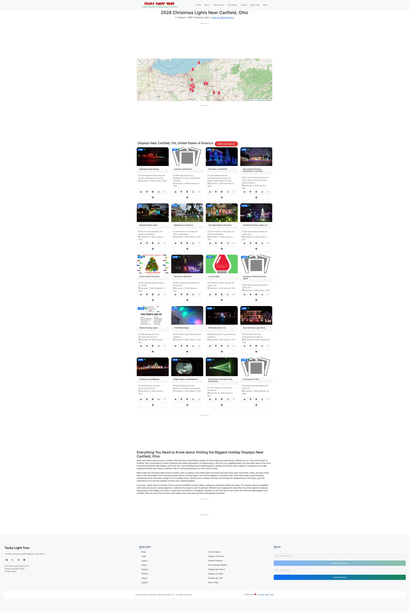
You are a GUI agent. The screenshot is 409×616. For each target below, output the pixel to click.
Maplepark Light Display (149, 169)
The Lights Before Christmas (220, 225)
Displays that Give (216, 556)
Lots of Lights (214, 276)
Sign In (207, 5)
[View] (140, 191)
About (144, 565)
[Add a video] (164, 191)
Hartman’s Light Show (183, 276)
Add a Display (214, 552)
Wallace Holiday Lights (148, 328)
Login (143, 556)
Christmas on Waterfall (217, 169)
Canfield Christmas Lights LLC (255, 225)
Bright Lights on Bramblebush (186, 379)
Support (144, 582)
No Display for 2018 (251, 379)
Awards (244, 5)
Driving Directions (227, 144)
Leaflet (251, 100)
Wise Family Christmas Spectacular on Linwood (253, 170)
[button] (192, 79)
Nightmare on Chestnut (183, 225)
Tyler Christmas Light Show (254, 328)
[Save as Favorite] (152, 191)
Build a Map (255, 5)
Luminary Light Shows (183, 169)
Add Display (232, 5)
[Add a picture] (158, 191)
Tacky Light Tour (17, 548)
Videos (144, 578)
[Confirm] (152, 197)
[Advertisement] (204, 40)
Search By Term (339, 577)
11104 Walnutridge (181, 328)
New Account (218, 5)
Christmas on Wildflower (149, 379)
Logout (144, 561)
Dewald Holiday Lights (148, 225)
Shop (265, 5)
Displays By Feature (216, 569)
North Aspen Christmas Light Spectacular (220, 380)
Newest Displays (215, 561)
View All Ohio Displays (223, 17)
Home (198, 5)
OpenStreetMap (260, 100)
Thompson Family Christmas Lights (254, 277)
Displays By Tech (215, 578)
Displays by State (215, 574)
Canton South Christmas (149, 276)
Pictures (144, 574)
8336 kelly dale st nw (216, 328)
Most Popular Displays (217, 565)
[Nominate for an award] (146, 191)
